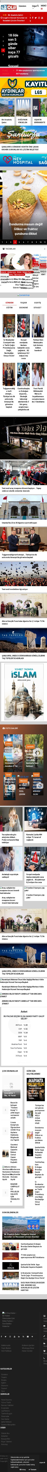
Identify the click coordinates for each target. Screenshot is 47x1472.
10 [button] (41, 242)
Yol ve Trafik (6, 1403)
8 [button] (32, 242)
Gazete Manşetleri (8, 1425)
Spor (3, 1391)
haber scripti (5, 1466)
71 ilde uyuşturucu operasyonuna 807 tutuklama (30, 72)
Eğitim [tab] (9, 308)
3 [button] (3, 46)
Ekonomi (4, 1386)
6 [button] (23, 242)
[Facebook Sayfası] (2, 1337)
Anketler (4, 1436)
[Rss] (24, 1337)
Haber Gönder (27, 1351)
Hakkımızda (5, 1345)
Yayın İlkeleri (6, 1348)
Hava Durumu (6, 1400)
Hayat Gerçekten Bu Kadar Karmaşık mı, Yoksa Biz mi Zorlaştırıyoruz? (27, 282)
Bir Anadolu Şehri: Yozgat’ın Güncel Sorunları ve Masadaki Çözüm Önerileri (15, 18)
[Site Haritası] (29, 1337)
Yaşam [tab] (23, 303)
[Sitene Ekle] (33, 1337)
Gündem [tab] (9, 303)
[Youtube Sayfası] (15, 1337)
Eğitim (3, 1383)
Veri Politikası (6, 1351)
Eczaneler (5, 1408)
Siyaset (4, 1388)
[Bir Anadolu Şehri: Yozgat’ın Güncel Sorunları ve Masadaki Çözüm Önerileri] (23, 1228)
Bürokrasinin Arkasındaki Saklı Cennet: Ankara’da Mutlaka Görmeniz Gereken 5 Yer (12, 757)
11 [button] (45, 242)
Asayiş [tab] (37, 303)
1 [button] (3, 37)
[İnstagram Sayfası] (11, 1337)
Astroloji (4, 1444)
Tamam (33, 1469)
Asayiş (3, 1380)
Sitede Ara (5, 1433)
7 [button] (27, 242)
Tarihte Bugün (6, 1414)
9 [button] (36, 242)
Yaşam (4, 1377)
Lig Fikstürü (5, 1411)
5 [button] (3, 55)
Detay (23, 1469)
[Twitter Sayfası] (6, 1337)
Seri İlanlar (5, 1419)
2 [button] (3, 41)
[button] (44, 249)
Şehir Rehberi (6, 1422)
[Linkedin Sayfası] (20, 1337)
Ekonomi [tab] (23, 308)
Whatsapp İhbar (28, 1348)
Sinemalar (5, 1416)
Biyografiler (5, 1439)
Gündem (22, 6)
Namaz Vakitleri (7, 1405)
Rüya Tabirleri (6, 1442)
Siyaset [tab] (37, 308)
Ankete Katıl (25, 1063)
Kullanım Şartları (28, 1345)
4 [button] (3, 50)
